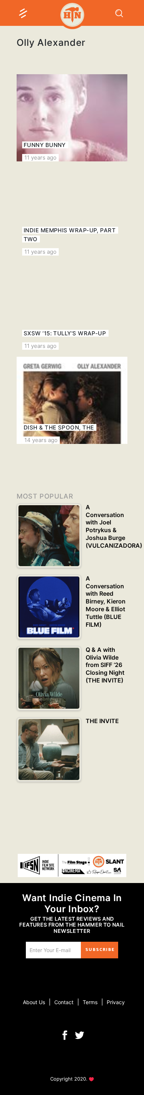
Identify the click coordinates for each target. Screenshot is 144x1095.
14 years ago (41, 440)
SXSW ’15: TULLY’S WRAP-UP (65, 333)
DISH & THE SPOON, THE (59, 427)
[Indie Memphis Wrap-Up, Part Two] (72, 212)
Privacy (116, 1002)
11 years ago (40, 157)
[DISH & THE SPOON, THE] (72, 400)
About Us (34, 1002)
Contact (63, 1002)
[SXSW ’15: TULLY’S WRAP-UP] (72, 306)
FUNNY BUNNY (45, 144)
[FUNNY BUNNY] (72, 117)
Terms (90, 1002)
